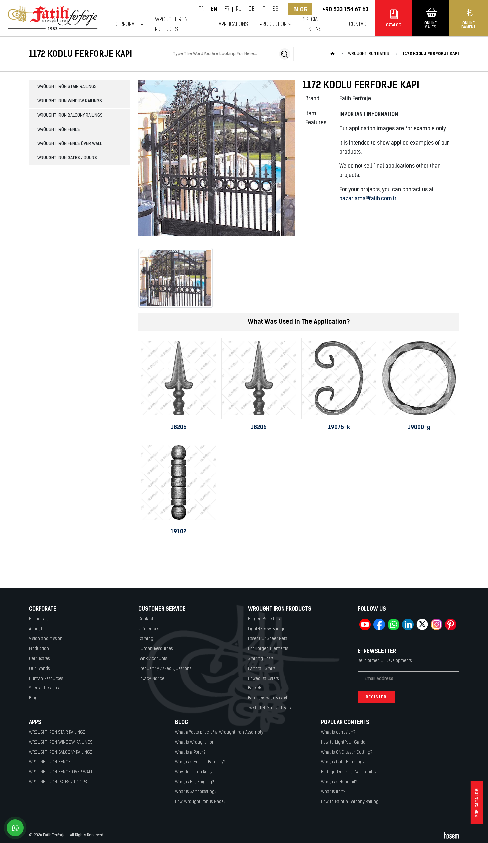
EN (214, 9)
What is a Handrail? (339, 782)
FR (226, 9)
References (148, 629)
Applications (233, 24)
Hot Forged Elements (268, 648)
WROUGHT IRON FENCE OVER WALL (69, 144)
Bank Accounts (152, 658)
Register (376, 697)
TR (201, 9)
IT (263, 9)
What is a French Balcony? (200, 762)
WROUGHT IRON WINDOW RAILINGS (69, 101)
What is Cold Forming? (343, 762)
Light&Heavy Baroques (268, 629)
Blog (300, 9)
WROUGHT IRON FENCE (58, 130)
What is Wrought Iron (195, 742)
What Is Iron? (333, 792)
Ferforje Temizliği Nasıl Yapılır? (349, 772)
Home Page (40, 619)
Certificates (39, 658)
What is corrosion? (338, 732)
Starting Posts (260, 658)
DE (252, 9)
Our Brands (39, 668)
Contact (358, 24)
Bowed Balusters (263, 678)
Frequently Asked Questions (164, 668)
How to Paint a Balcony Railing (350, 801)
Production (39, 648)
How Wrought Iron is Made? (200, 801)
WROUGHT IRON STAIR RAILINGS (67, 87)
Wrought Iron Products (171, 24)
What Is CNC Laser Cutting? (346, 752)
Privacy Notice (151, 678)
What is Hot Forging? (194, 782)
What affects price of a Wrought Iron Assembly (219, 732)
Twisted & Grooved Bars (269, 708)
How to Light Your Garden (344, 742)
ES (275, 9)
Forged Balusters (264, 619)
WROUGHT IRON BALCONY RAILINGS (70, 115)
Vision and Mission (46, 638)
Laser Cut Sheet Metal (268, 638)
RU (239, 9)
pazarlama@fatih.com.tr (368, 199)
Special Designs (312, 24)
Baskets (255, 688)
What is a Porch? (190, 752)
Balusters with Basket (267, 698)
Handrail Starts (261, 668)
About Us (37, 629)
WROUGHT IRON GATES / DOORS (67, 158)
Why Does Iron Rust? (194, 772)
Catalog (145, 638)
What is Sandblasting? (196, 792)
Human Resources (46, 678)
